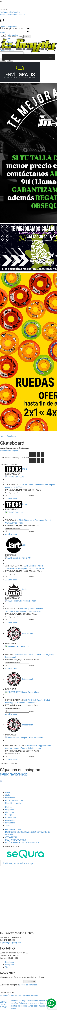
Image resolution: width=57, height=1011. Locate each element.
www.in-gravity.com (31, 995)
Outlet (7, 795)
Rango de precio (7, 50)
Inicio (7, 792)
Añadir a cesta (11, 498)
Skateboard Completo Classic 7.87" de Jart (27, 568)
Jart (8, 38)
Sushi (9, 42)
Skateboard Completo (9, 450)
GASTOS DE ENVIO (13, 829)
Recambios (10, 822)
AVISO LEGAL (11, 837)
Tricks (9, 45)
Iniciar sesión (14, 12)
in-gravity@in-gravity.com (10, 942)
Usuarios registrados (8, 26)
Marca (2, 32)
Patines (8, 807)
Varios (7, 825)
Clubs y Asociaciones (14, 800)
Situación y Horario (13, 803)
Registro (3, 12)
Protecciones (10, 817)
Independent (13, 35)
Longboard (9, 809)
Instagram (9, 964)
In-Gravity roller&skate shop (18, 863)
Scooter (8, 814)
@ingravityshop (14, 774)
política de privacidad (28, 984)
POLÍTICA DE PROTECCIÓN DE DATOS (22, 842)
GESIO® (3, 1007)
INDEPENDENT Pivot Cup (26, 654)
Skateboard (10, 812)
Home (2, 436)
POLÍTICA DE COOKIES (15, 839)
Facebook (9, 962)
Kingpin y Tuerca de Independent (23, 702)
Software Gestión (3, 1003)
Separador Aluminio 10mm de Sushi (26, 611)
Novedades (10, 797)
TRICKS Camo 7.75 (29, 484)
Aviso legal (33, 1005)
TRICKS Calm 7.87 (27, 520)
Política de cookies (19, 1005)
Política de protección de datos (31, 1003)
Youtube (8, 967)
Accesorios (9, 820)
